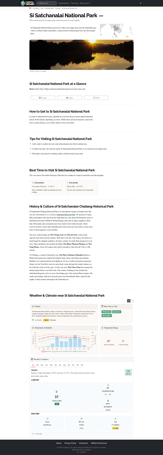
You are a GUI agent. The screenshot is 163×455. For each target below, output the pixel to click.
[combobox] (46, 3)
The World (36, 8)
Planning (74, 3)
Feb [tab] (37, 365)
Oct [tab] (73, 365)
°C (129, 301)
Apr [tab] (46, 365)
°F (132, 301)
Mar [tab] (42, 365)
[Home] (30, 8)
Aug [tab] (64, 365)
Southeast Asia (49, 8)
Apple (70, 98)
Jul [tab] (60, 365)
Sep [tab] (69, 365)
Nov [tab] (78, 365)
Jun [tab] (56, 365)
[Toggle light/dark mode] (141, 3)
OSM (97, 98)
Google (44, 98)
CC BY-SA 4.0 (37, 71)
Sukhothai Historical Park (66, 214)
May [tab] (51, 365)
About (58, 443)
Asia (42, 8)
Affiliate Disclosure (99, 443)
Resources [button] (84, 3)
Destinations (64, 3)
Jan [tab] (33, 365)
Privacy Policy (70, 443)
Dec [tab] (82, 365)
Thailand (57, 8)
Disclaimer (83, 443)
